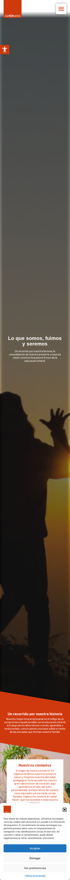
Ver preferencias (35, 868)
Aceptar (35, 848)
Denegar (35, 858)
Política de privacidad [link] (35, 875)
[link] (4, 49)
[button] (64, 809)
